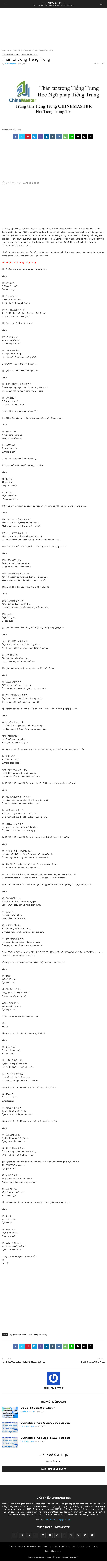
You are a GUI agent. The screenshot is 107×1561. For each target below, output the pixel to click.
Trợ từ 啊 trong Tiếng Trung (93, 1362)
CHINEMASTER (10, 64)
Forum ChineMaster (53, 1551)
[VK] (59, 136)
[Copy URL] (90, 136)
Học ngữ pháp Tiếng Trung (21, 50)
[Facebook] (15, 136)
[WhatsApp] (65, 136)
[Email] (84, 136)
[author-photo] (53, 1385)
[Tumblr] (52, 136)
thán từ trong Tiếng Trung (38, 1335)
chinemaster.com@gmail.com (57, 1519)
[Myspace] (35, 1535)
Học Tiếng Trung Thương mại (62, 1546)
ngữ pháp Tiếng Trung (18, 1335)
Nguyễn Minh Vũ (27, 1411)
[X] (22, 136)
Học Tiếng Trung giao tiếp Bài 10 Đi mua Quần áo (23, 1362)
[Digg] (78, 136)
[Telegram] (34, 136)
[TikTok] (57, 1535)
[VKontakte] (78, 1535)
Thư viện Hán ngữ (17, 1546)
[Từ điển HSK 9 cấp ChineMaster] (10, 1412)
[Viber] (40, 136)
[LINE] (71, 136)
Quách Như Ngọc (27, 1426)
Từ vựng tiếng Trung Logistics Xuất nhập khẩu (45, 1438)
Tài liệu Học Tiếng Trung (29, 54)
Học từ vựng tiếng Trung (87, 1546)
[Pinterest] (28, 136)
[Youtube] (92, 1535)
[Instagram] (21, 1535)
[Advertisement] (53, 29)
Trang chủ (5, 50)
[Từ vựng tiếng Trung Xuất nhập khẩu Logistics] (10, 1427)
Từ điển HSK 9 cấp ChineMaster (37, 1408)
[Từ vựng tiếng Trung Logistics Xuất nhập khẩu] (10, 1442)
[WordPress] (85, 1535)
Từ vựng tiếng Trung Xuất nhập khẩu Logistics (45, 1423)
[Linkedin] (46, 136)
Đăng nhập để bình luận (53, 1469)
